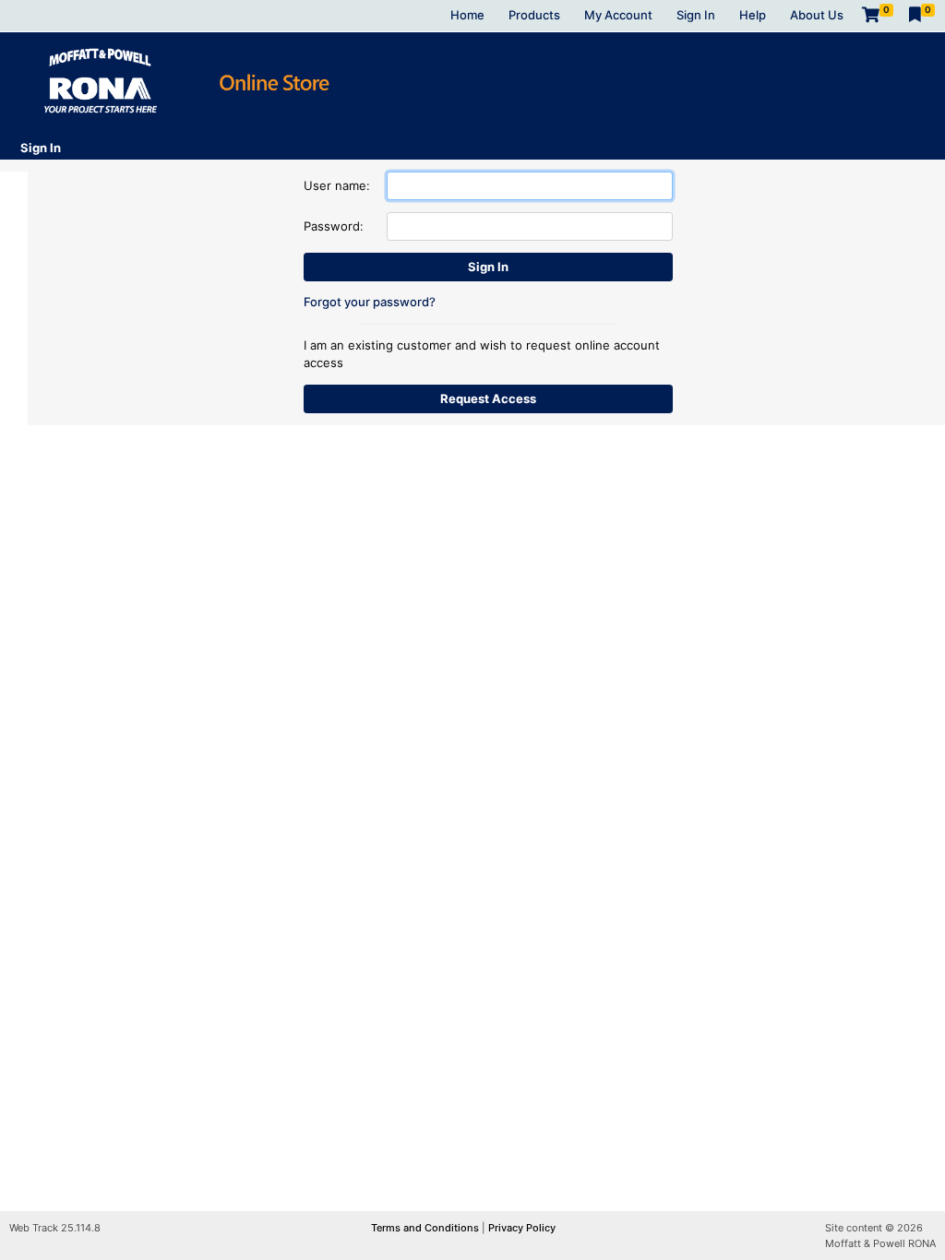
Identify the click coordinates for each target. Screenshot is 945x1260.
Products (534, 14)
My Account (618, 14)
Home (467, 14)
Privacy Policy (522, 1227)
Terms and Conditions (426, 1227)
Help (752, 14)
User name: (337, 185)
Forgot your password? (370, 301)
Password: (334, 226)
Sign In (695, 14)
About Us (816, 14)
